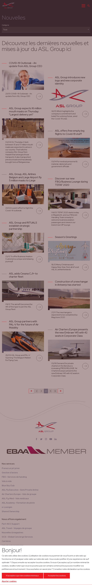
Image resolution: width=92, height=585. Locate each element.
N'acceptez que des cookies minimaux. (22, 575)
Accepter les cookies (57, 575)
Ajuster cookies (9, 581)
